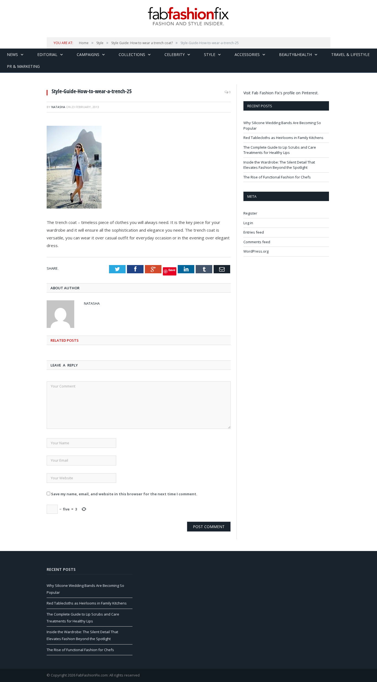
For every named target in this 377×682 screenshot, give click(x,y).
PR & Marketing (23, 66)
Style (209, 54)
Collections (132, 54)
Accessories (247, 54)
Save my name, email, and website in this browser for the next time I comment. (124, 493)
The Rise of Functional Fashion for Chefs (277, 177)
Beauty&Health (295, 54)
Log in (248, 222)
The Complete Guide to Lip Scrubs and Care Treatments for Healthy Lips (279, 150)
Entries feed (253, 232)
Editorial (47, 54)
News (12, 54)
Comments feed (256, 241)
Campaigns (88, 54)
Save (171, 270)
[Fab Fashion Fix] (188, 16)
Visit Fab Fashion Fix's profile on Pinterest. (280, 92)
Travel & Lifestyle (350, 54)
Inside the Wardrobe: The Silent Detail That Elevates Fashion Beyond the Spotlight (279, 165)
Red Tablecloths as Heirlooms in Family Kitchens (283, 137)
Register (250, 213)
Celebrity (174, 54)
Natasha (58, 107)
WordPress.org (256, 251)
